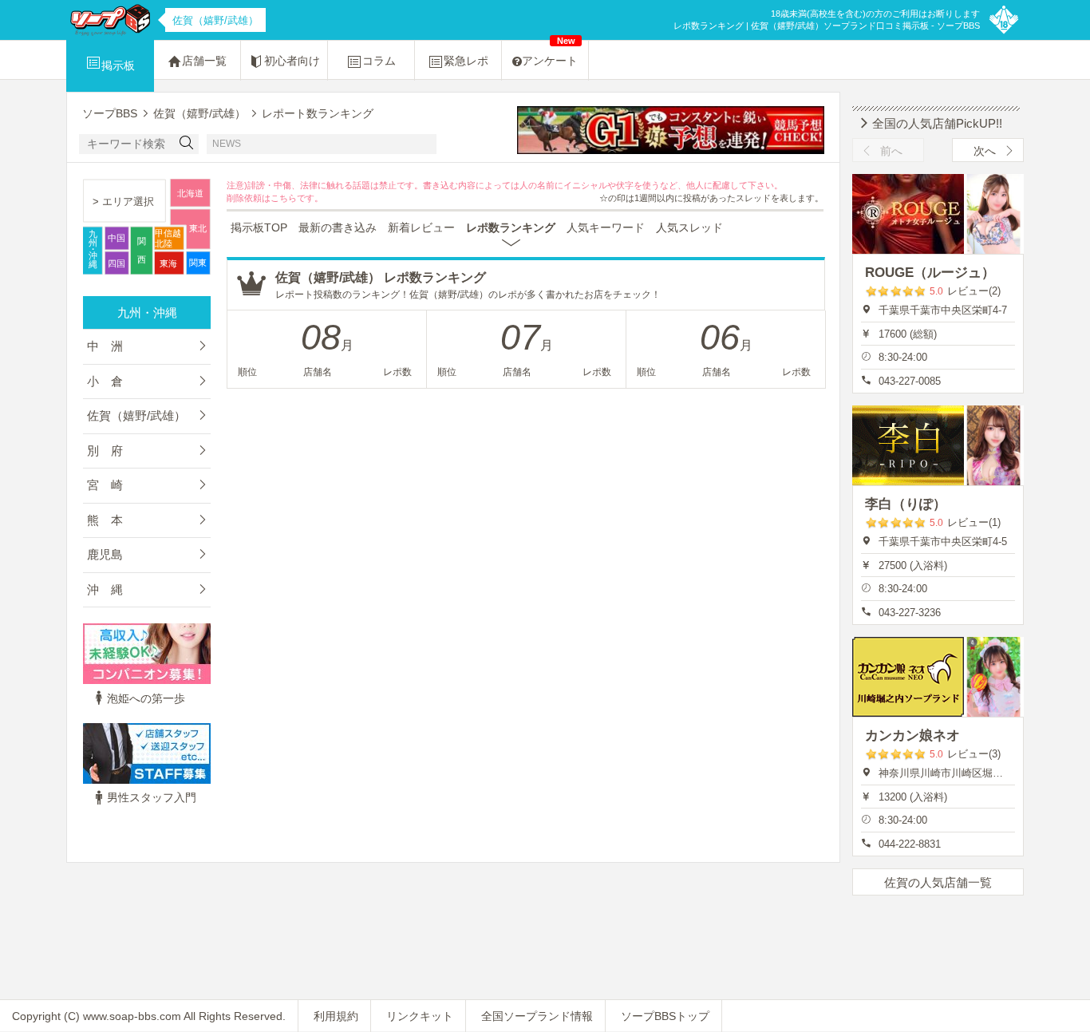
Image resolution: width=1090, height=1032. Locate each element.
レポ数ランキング (510, 227)
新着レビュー (421, 227)
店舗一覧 (204, 60)
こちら (284, 198)
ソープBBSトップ (665, 1016)
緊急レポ (466, 60)
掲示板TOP (259, 227)
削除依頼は (249, 198)
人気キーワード (606, 227)
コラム (379, 60)
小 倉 (105, 381)
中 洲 (105, 346)
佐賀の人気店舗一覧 (938, 882)
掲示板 (118, 65)
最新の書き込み (337, 227)
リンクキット (419, 1016)
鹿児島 (105, 554)
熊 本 (105, 520)
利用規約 (336, 1016)
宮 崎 (105, 485)
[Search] (187, 144)
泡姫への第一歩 (146, 698)
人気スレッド (689, 227)
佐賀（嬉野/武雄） (136, 415)
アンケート (550, 54)
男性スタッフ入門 (151, 797)
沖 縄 (105, 589)
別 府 (105, 450)
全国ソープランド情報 (537, 1016)
